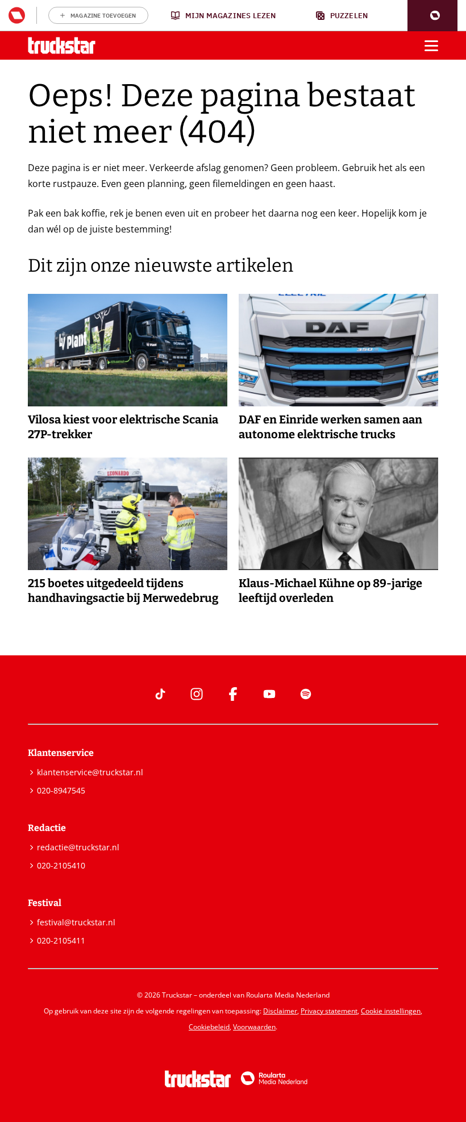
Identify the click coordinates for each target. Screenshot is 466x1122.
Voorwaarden (254, 1027)
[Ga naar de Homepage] (61, 46)
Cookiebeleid (209, 1027)
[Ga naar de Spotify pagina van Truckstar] (305, 694)
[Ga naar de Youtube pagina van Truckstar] (269, 694)
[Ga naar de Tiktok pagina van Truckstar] (160, 694)
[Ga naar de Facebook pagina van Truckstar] (233, 694)
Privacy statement (329, 1011)
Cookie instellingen (391, 1011)
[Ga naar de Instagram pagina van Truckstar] (196, 694)
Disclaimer (280, 1011)
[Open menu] (431, 45)
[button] (432, 15)
